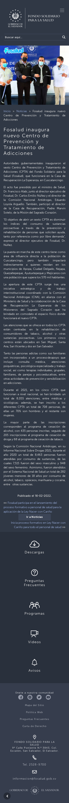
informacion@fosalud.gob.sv (34, 778)
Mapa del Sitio (34, 705)
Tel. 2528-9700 (34, 764)
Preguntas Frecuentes (34, 719)
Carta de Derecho (34, 726)
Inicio (7, 111)
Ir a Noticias (34, 517)
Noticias (21, 111)
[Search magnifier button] (64, 37)
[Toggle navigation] (62, 10)
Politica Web (34, 712)
